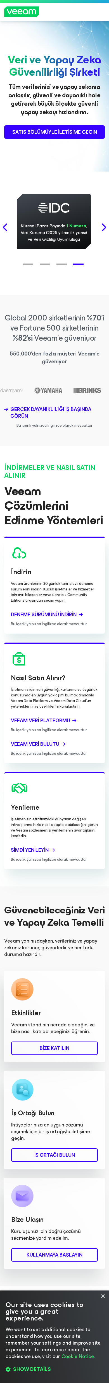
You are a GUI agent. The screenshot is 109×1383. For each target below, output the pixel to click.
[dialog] (54, 1336)
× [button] (103, 1296)
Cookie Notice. (78, 1356)
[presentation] (5, 227)
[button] (29, 261)
